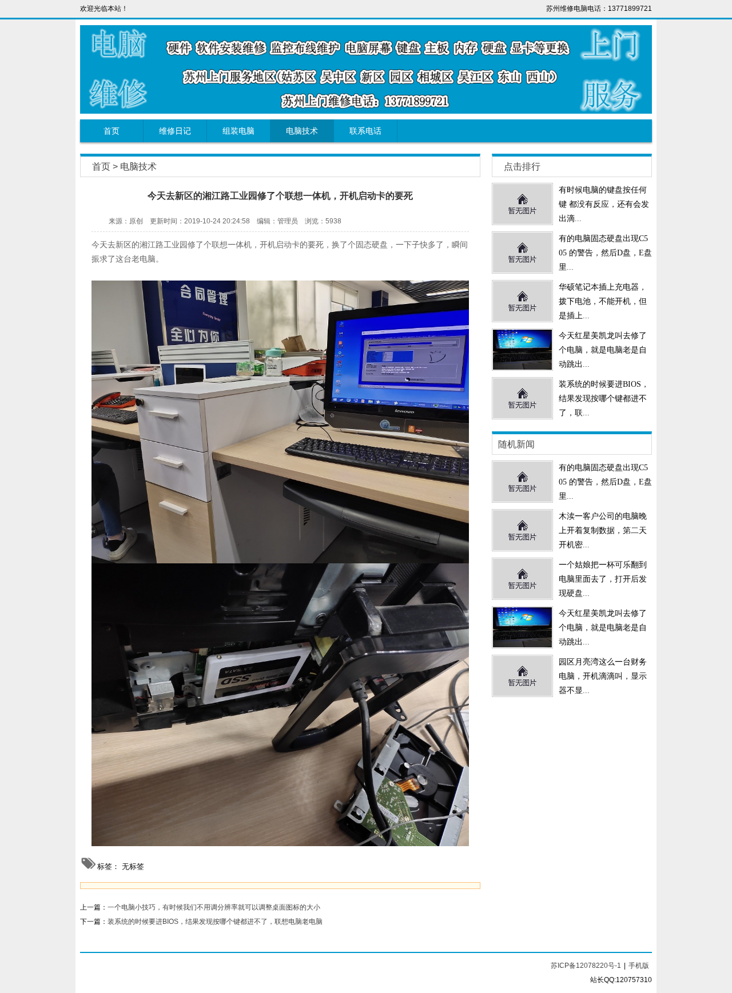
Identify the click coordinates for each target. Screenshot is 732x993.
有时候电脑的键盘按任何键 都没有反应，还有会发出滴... (604, 204)
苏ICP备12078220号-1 (586, 966)
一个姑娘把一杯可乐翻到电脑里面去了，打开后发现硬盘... (603, 579)
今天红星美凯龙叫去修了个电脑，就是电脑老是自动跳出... (603, 350)
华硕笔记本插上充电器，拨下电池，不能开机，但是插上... (603, 301)
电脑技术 (302, 130)
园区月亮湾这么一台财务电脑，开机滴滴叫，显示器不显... (603, 676)
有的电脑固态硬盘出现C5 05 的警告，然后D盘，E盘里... (605, 252)
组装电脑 (238, 130)
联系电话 (365, 130)
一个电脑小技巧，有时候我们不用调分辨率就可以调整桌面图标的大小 (214, 907)
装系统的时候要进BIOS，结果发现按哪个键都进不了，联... (604, 398)
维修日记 (175, 130)
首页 (112, 130)
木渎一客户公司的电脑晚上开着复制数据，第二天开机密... (603, 530)
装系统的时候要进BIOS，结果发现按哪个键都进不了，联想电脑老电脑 (215, 922)
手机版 (638, 966)
